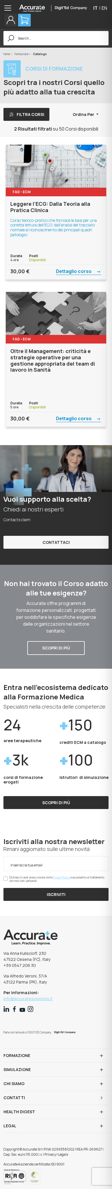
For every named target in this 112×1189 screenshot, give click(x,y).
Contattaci (56, 542)
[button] (11, 20)
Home (7, 54)
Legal (9, 1125)
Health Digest (19, 1111)
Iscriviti (56, 894)
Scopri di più (56, 648)
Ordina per (84, 114)
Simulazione (17, 1069)
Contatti (14, 1097)
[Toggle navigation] (9, 8)
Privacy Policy (61, 877)
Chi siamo (13, 1083)
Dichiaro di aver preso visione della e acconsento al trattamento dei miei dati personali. (56, 879)
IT (95, 8)
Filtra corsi (30, 114)
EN (104, 8)
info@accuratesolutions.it (28, 998)
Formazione (22, 54)
